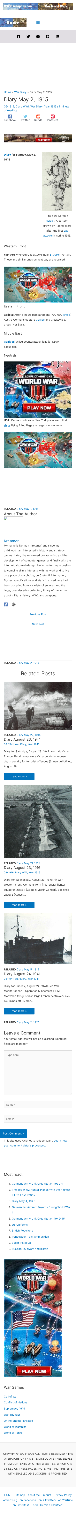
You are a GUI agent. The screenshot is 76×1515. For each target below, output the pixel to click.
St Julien (55, 254)
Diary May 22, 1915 (29, 734)
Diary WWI (22, 106)
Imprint (46, 1495)
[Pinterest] (47, 36)
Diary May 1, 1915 (27, 508)
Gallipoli (9, 341)
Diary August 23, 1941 (22, 739)
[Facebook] (18, 36)
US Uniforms (20, 1224)
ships (7, 425)
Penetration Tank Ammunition (30, 1236)
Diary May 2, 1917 (28, 1022)
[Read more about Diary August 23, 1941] (38, 705)
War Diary (36, 106)
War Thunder (12, 1414)
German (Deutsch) (51, 1505)
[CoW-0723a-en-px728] (38, 137)
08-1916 (9, 872)
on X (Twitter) (47, 1500)
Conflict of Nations (15, 1402)
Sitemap (20, 1495)
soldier (50, 220)
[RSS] (57, 36)
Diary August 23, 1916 (22, 867)
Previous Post (38, 614)
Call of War (11, 1396)
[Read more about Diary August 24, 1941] (38, 938)
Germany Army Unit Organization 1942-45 (38, 1218)
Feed (35, 1505)
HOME (8, 1495)
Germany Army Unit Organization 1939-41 (38, 1183)
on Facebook (28, 1500)
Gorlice (40, 319)
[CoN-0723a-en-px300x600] (33, 1317)
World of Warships (15, 1426)
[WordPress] (14, 604)
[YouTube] (38, 36)
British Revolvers (22, 1230)
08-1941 (8, 744)
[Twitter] (28, 36)
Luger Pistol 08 (21, 1242)
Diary (7, 154)
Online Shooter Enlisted (18, 1420)
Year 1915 (50, 106)
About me (34, 1495)
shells (66, 314)
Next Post (38, 624)
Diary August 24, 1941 (22, 974)
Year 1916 (34, 872)
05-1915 (9, 106)
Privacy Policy (63, 1495)
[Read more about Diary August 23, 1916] (38, 821)
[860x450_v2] (38, 284)
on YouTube (65, 1500)
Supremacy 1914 (14, 1408)
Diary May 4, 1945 (23, 1201)
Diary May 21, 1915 (28, 863)
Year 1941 (33, 744)
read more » (19, 776)
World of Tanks (13, 1432)
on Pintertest (21, 1505)
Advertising (10, 1500)
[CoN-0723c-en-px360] (37, 389)
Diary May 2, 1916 (28, 662)
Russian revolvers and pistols (30, 1248)
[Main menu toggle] (38, 23)
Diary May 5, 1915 (28, 969)
